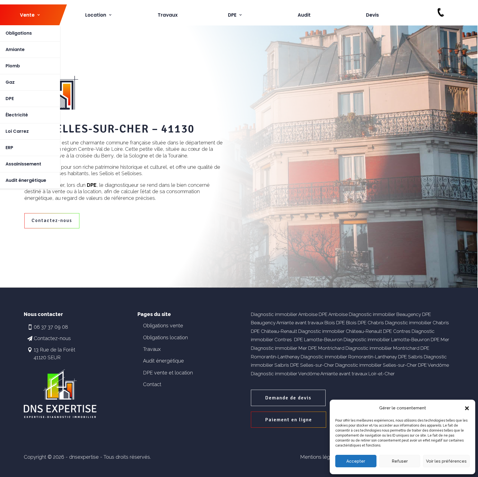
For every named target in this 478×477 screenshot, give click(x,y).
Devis (372, 15)
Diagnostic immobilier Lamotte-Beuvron (387, 339)
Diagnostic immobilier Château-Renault (340, 331)
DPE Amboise (333, 314)
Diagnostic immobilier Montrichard (382, 348)
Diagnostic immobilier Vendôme (285, 373)
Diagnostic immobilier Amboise (284, 314)
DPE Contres (397, 331)
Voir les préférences (446, 461)
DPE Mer (440, 339)
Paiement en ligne (288, 420)
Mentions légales (319, 457)
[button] (467, 408)
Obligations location (165, 337)
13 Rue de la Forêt (54, 350)
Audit (304, 15)
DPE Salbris (410, 356)
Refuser (400, 461)
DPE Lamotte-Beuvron (318, 339)
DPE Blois (346, 322)
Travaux (168, 15)
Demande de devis (288, 398)
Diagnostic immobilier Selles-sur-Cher (376, 365)
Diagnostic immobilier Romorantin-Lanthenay (349, 356)
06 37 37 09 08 (51, 327)
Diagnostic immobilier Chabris (417, 322)
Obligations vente (163, 325)
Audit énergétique (163, 361)
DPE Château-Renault (274, 331)
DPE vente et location (168, 373)
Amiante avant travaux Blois (305, 322)
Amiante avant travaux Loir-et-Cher (357, 373)
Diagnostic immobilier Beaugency (385, 314)
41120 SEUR (47, 357)
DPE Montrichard (326, 348)
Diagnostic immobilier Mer (279, 348)
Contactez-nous (52, 220)
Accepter (355, 461)
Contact (152, 384)
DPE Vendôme (433, 365)
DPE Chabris (371, 322)
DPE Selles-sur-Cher (312, 365)
